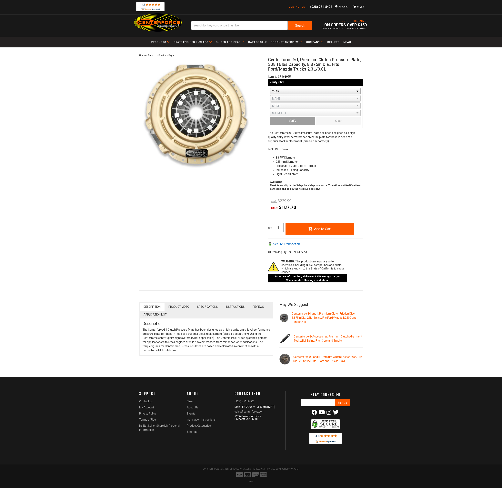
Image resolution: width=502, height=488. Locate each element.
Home (142, 55)
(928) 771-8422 (244, 401)
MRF (251, 482)
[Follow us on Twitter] (335, 413)
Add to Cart (322, 229)
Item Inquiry (279, 252)
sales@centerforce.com (249, 411)
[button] (251, 25)
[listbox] (315, 91)
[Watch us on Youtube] (322, 413)
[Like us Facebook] (314, 413)
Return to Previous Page (161, 55)
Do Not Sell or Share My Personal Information (159, 427)
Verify (292, 120)
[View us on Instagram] (328, 413)
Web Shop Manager (288, 469)
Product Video (178, 306)
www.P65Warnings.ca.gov (324, 276)
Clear (338, 120)
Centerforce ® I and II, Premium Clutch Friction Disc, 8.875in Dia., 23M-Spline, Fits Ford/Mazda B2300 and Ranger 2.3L (324, 317)
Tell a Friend (299, 252)
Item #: (272, 76)
